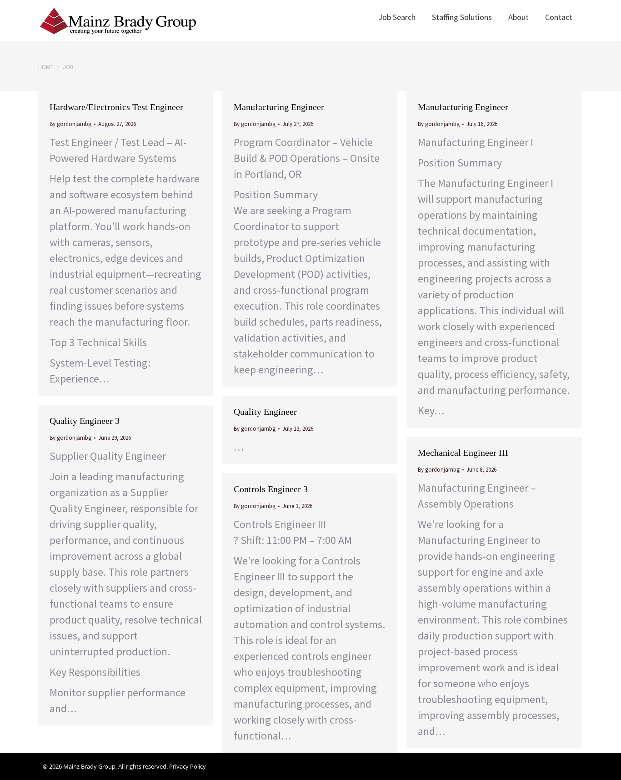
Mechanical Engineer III (463, 453)
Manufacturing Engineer (279, 107)
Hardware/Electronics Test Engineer (116, 107)
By (70, 124)
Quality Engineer (265, 412)
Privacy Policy (187, 766)
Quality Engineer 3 (85, 421)
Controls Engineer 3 (271, 489)
